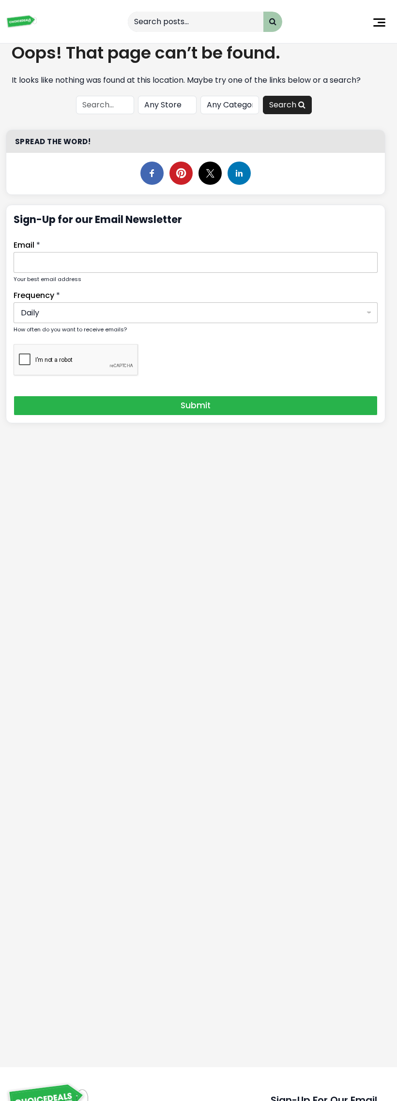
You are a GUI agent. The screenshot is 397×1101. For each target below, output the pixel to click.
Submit (196, 405)
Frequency (37, 295)
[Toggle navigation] (379, 21)
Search (283, 104)
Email (27, 245)
